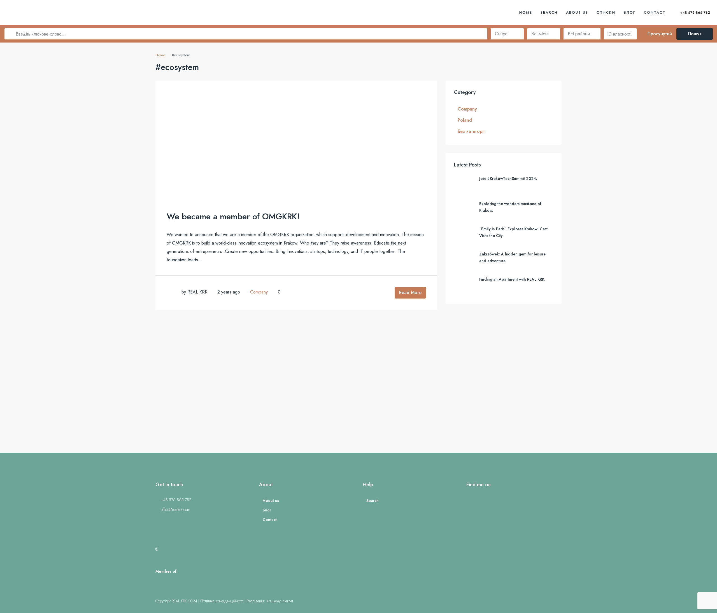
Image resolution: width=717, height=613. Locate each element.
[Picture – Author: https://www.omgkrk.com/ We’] (538, 388)
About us (577, 12)
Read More (410, 292)
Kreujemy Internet (279, 601)
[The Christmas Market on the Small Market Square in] (658, 388)
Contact (654, 12)
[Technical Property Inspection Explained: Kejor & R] (178, 388)
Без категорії (471, 131)
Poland (465, 120)
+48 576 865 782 (694, 12)
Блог (629, 12)
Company (259, 292)
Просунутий (659, 33)
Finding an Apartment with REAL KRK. (512, 279)
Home (525, 12)
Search (549, 12)
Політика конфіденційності (222, 601)
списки (606, 12)
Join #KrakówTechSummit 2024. (508, 178)
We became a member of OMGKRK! (233, 216)
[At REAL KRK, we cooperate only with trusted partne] (418, 388)
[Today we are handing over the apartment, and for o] (298, 388)
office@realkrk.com (175, 509)
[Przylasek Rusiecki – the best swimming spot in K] (58, 388)
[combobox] (507, 34)
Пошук (695, 33)
